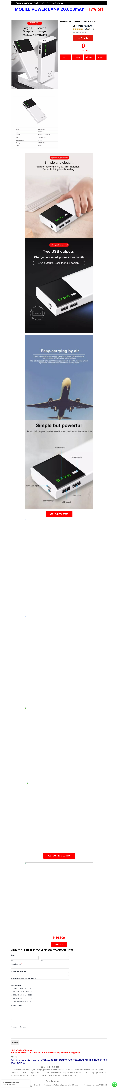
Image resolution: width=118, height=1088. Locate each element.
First (12, 960)
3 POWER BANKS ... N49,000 (22, 995)
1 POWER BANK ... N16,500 (22, 988)
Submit (15, 1043)
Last (42, 960)
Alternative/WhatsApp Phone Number (23, 978)
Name (13, 955)
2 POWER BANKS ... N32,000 (22, 991)
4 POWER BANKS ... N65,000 (22, 998)
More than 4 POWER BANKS (22, 1002)
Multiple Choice (16, 985)
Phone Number (16, 964)
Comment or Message (18, 1027)
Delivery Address (17, 1006)
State (13, 1020)
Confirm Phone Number (19, 971)
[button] (83, 38)
